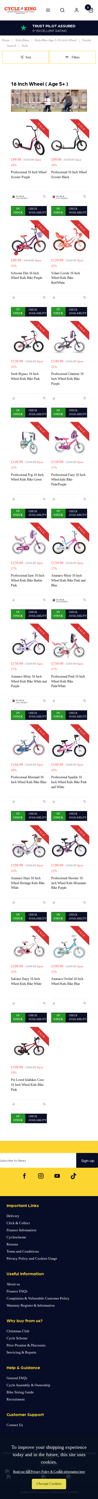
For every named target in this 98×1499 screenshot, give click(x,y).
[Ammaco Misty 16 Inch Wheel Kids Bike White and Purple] (29, 644)
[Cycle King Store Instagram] (41, 1176)
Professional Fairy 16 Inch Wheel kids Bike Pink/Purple (68, 479)
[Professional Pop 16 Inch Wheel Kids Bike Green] (29, 442)
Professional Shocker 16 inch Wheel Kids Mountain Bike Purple (68, 883)
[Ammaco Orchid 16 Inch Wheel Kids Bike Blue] (69, 946)
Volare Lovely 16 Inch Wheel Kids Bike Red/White (65, 278)
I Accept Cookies (49, 1484)
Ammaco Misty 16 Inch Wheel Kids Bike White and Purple (29, 681)
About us (13, 1284)
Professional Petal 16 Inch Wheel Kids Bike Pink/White (68, 681)
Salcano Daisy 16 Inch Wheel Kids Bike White (26, 981)
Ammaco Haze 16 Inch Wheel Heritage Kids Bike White (28, 883)
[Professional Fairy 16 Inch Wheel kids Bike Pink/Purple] (69, 442)
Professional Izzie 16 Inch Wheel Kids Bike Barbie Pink (27, 580)
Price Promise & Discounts (26, 1345)
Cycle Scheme (17, 1338)
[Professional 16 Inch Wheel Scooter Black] (69, 139)
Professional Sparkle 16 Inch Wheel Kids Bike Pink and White (69, 782)
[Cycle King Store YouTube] (57, 1176)
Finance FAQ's (17, 1291)
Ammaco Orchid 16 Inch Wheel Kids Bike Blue (67, 981)
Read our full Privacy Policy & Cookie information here (49, 1471)
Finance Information (21, 1230)
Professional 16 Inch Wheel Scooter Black (69, 175)
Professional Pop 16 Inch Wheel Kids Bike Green (27, 477)
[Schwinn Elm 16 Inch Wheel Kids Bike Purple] (29, 240)
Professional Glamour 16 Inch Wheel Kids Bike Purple (67, 378)
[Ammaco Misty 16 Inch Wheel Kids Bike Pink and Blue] (69, 543)
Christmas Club (18, 1331)
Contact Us (15, 1425)
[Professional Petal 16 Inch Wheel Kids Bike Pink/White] (69, 644)
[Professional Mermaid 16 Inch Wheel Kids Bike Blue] (29, 744)
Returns (12, 1244)
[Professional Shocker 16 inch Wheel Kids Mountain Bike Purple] (69, 845)
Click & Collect (18, 1223)
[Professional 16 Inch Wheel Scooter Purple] (29, 139)
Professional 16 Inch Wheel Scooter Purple (29, 175)
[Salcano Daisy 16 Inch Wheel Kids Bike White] (29, 946)
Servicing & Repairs (21, 1352)
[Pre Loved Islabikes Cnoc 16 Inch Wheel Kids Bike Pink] (29, 1047)
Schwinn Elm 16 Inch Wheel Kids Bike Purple (26, 276)
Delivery (13, 1216)
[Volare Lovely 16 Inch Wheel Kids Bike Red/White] (69, 240)
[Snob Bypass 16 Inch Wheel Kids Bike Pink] (29, 341)
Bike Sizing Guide (20, 1392)
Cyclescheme (16, 1237)
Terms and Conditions (23, 1251)
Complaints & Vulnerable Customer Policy (38, 1298)
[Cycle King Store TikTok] (73, 1176)
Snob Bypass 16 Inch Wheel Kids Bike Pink (25, 376)
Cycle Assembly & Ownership (28, 1385)
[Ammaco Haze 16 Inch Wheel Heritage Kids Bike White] (29, 845)
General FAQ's (17, 1378)
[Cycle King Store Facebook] (24, 1176)
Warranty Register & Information (31, 1305)
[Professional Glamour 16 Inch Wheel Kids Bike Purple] (69, 341)
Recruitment (16, 1399)
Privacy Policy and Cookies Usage (32, 1258)
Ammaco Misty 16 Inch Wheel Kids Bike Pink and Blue (68, 580)
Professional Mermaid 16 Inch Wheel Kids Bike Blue (28, 780)
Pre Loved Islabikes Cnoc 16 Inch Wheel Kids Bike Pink (27, 1084)
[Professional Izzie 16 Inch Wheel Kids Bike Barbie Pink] (29, 543)
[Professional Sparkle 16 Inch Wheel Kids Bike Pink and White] (69, 744)
